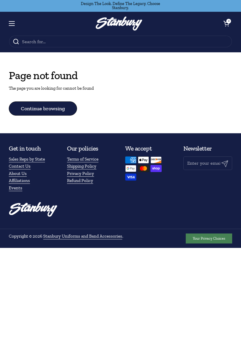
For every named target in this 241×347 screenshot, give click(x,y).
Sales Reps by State (27, 159)
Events (15, 188)
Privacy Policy (80, 173)
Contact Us (20, 166)
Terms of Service (82, 159)
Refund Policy (80, 180)
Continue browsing (43, 108)
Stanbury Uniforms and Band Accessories (82, 236)
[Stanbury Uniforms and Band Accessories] (119, 23)
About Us (18, 173)
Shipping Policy (81, 166)
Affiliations (19, 180)
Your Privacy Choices (209, 238)
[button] (226, 23)
